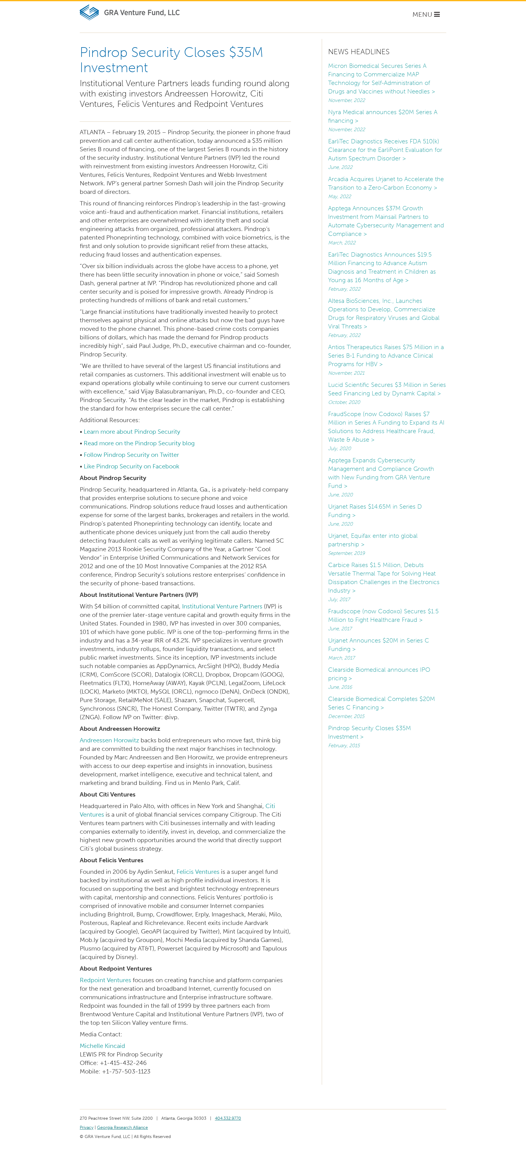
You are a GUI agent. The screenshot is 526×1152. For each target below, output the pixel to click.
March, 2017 (341, 658)
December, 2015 (346, 716)
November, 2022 (346, 100)
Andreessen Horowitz (109, 740)
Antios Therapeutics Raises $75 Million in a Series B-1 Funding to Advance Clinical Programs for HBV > (386, 355)
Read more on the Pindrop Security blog (139, 443)
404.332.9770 (228, 1118)
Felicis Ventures (198, 871)
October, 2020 (344, 402)
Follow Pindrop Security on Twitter (132, 454)
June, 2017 (340, 629)
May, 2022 (339, 196)
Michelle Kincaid (102, 1045)
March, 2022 (342, 243)
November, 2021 (346, 373)
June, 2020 (340, 495)
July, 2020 (339, 448)
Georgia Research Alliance (122, 1127)
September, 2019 (346, 553)
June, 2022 (340, 167)
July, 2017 (339, 599)
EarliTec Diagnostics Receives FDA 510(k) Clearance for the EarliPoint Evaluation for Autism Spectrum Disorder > (385, 150)
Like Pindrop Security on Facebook (131, 466)
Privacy (86, 1127)
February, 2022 (344, 289)
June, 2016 (340, 687)
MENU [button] (427, 16)
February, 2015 (344, 745)
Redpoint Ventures (105, 980)
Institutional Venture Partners (222, 606)
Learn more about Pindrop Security (132, 431)
